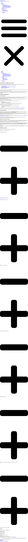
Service (2, 11)
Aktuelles (2, 71)
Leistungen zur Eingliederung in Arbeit (7, 74)
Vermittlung (2, 4)
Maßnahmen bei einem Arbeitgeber (5, 87)
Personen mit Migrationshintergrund (6, 7)
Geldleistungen (4, 78)
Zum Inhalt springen (2, 0)
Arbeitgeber (2, 76)
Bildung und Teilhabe (5, 79)
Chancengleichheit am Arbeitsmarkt (6, 6)
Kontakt (3, 81)
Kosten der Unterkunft (5, 10)
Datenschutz (1, 540)
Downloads (4, 12)
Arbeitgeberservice (5, 8)
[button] (14, 42)
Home (2, 2)
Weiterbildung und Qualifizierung (6, 5)
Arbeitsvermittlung (5, 73)
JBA (1, 3)
